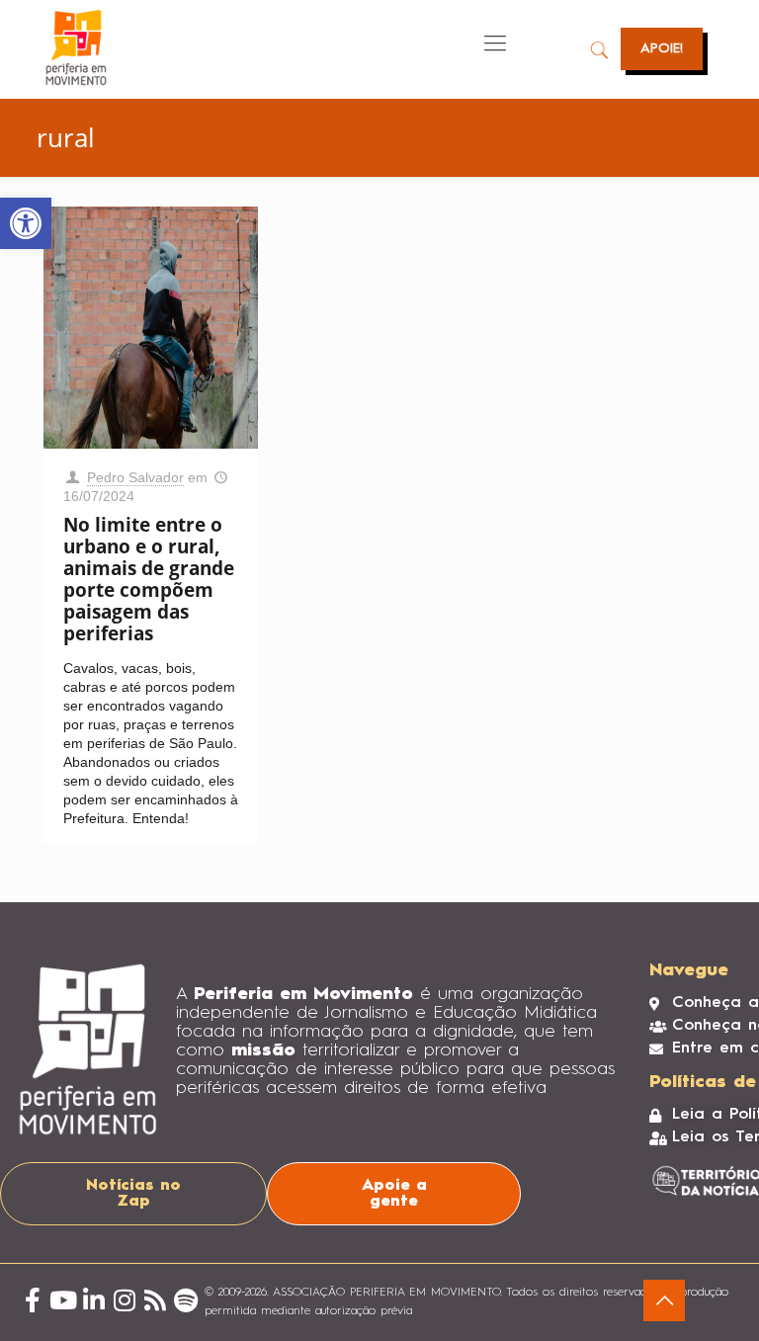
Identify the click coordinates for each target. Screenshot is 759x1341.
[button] (25, 223)
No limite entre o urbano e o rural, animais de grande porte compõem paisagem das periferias (148, 579)
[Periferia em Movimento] (76, 47)
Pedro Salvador (135, 477)
